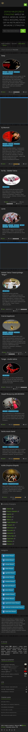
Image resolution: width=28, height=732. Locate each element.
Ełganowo (10, 538)
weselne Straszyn (9, 555)
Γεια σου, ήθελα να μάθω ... (7, 709)
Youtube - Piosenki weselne (7, 689)
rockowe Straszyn (9, 564)
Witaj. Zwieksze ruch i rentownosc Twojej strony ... (10, 704)
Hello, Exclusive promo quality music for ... (9, 715)
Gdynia (4, 352)
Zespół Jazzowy (5, 664)
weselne (5, 72)
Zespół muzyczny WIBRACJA (7, 674)
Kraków (8, 671)
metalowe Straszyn (10, 581)
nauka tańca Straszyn (10, 611)
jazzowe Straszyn (9, 577)
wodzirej (11, 72)
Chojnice (5, 497)
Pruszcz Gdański (11, 511)
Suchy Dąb (10, 536)
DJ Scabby (3, 667)
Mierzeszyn (10, 528)
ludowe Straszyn (9, 568)
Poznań (8, 667)
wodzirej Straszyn (9, 560)
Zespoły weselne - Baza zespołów (9, 687)
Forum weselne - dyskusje (7, 691)
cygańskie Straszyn (10, 573)
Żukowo (9, 544)
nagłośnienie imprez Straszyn (12, 603)
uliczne (22, 225)
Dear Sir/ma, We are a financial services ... (9, 712)
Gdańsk (3, 92)
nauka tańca (6, 187)
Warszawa (12, 664)
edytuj (3, 727)
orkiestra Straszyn (9, 598)
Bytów (3, 238)
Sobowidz (10, 533)
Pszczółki (10, 530)
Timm (2, 669)
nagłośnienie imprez (8, 73)
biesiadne (17, 72)
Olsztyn (6, 669)
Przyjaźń (9, 525)
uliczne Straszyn (9, 590)
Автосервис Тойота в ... (5, 701)
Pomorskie (14, 43)
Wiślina (8, 519)
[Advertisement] (14, 36)
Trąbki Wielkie (11, 522)
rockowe (17, 225)
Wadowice (9, 676)
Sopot (3, 309)
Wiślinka (9, 541)
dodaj (24, 725)
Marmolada (4, 676)
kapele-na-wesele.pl (5, 43)
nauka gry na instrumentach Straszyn (14, 607)
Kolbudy (8, 517)
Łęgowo (8, 514)
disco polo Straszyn (10, 586)
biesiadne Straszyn (10, 594)
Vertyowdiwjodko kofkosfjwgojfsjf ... (7, 707)
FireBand (3, 671)
